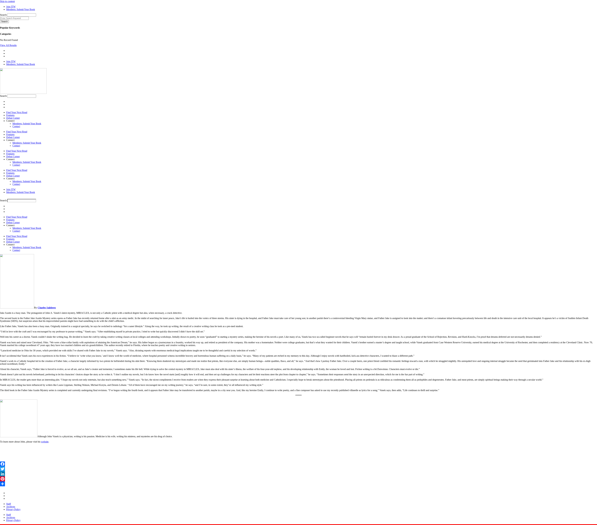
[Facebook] (298, 463)
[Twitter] (298, 468)
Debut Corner (13, 118)
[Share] (298, 483)
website (45, 441)
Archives (10, 506)
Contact (16, 126)
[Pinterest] (298, 478)
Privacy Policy (13, 509)
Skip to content (7, 1)
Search (3, 15)
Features (10, 115)
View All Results (8, 45)
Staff (8, 503)
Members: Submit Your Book (26, 123)
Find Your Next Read (16, 112)
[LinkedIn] (298, 473)
